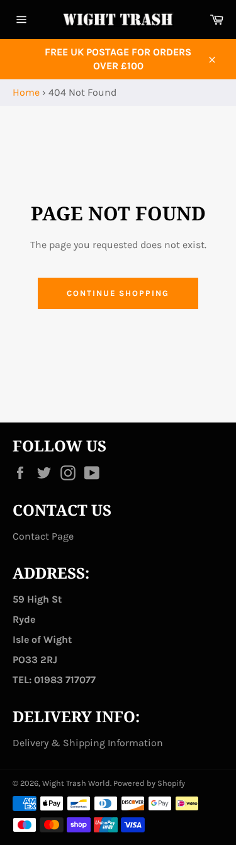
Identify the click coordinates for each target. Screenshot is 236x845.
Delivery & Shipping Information (88, 743)
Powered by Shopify (149, 783)
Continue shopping (118, 293)
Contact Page (43, 536)
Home (26, 92)
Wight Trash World (76, 783)
